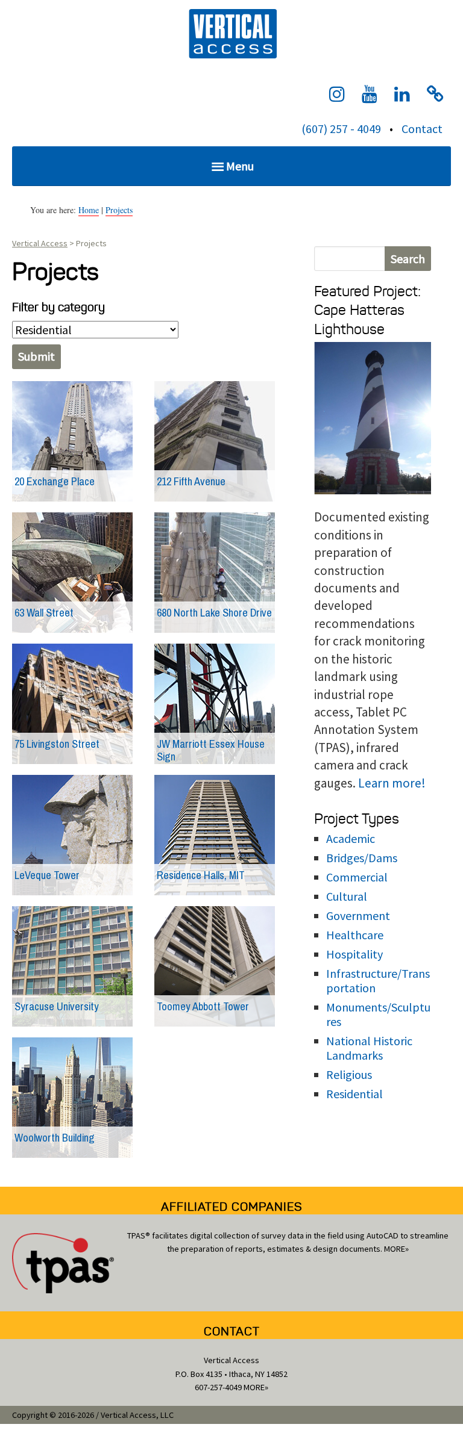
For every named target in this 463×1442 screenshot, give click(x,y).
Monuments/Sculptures (378, 1014)
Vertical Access (231, 32)
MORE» (396, 1248)
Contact (422, 128)
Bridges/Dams (361, 857)
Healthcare (354, 934)
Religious (349, 1074)
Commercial (357, 876)
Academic (350, 838)
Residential (354, 1093)
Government (358, 915)
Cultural (346, 896)
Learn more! (392, 783)
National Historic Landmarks (369, 1048)
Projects (119, 210)
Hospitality (354, 954)
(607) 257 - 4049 (341, 128)
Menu (240, 165)
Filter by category (58, 307)
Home (88, 210)
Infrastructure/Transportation (378, 980)
